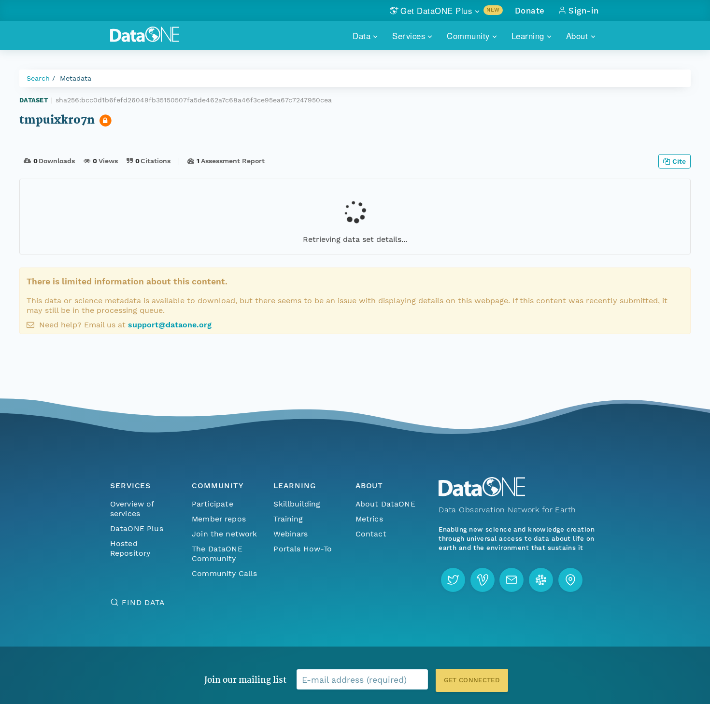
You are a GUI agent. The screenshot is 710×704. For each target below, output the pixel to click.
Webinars (290, 533)
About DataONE (385, 503)
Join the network (224, 533)
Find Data (143, 602)
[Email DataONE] (511, 580)
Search (38, 78)
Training (288, 518)
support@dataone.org (170, 324)
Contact (370, 533)
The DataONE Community (217, 553)
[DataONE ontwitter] (453, 580)
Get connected (472, 680)
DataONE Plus (136, 528)
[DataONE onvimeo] (482, 580)
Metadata (75, 78)
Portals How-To (302, 548)
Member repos (219, 518)
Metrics (369, 518)
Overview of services (132, 508)
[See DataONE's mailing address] (570, 580)
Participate (212, 503)
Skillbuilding (296, 503)
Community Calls (224, 573)
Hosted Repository (130, 548)
